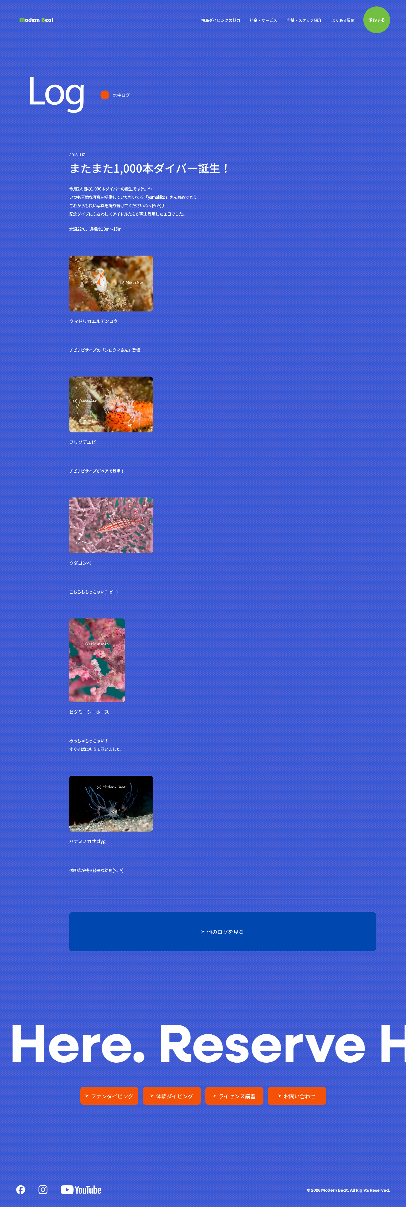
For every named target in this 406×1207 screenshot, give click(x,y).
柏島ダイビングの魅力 (220, 20)
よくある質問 (343, 20)
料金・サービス (263, 20)
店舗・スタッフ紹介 (304, 20)
